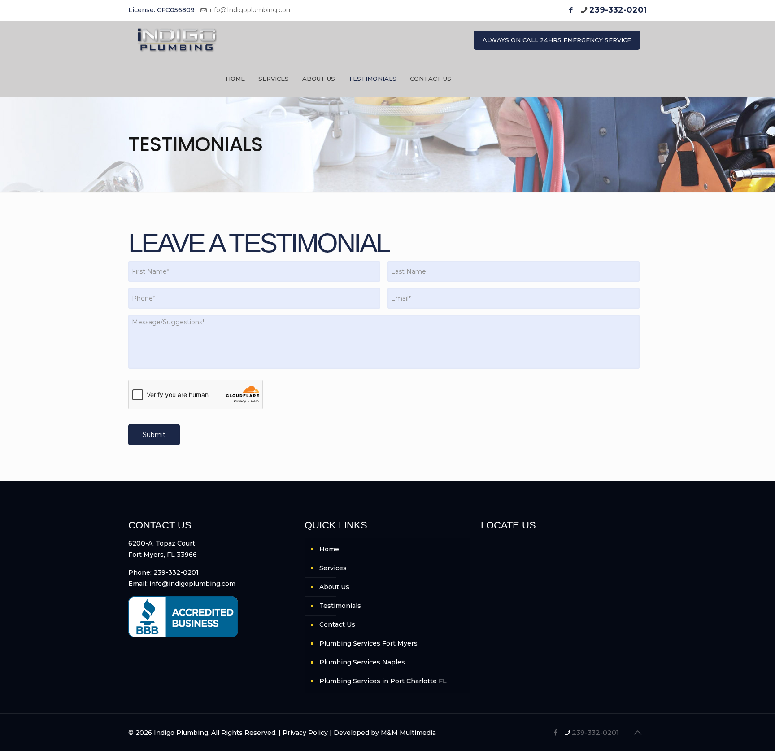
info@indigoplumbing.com (192, 584)
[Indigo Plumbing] (177, 40)
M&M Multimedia (408, 733)
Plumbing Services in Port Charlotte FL (383, 681)
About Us (334, 587)
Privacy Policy (305, 733)
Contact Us (337, 624)
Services (333, 568)
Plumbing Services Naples (362, 662)
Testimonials (340, 606)
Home (329, 549)
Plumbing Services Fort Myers (368, 643)
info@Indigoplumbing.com (251, 10)
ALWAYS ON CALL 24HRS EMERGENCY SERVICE (557, 40)
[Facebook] (570, 10)
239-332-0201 (618, 10)
